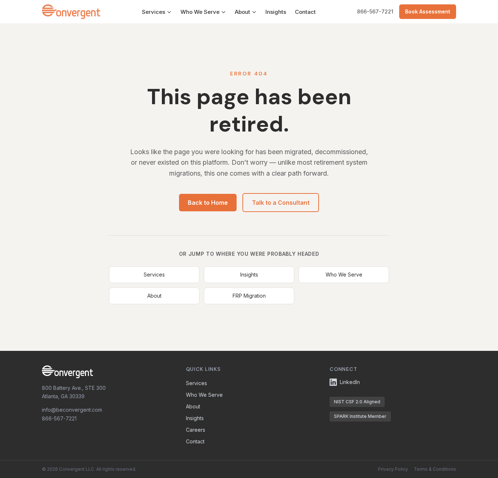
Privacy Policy (393, 469)
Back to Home (208, 202)
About (242, 11)
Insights (275, 11)
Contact (305, 11)
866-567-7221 (375, 11)
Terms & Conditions (435, 469)
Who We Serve (199, 11)
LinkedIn (350, 382)
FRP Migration (249, 296)
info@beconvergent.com (72, 410)
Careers (195, 430)
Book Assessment (427, 11)
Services (153, 11)
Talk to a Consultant (281, 202)
